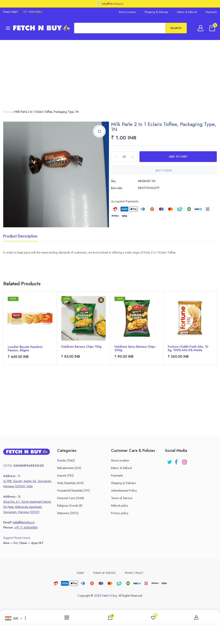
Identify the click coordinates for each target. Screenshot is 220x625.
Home (7, 112)
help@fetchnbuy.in (24, 522)
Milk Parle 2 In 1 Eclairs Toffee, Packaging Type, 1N (163, 126)
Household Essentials (73, 490)
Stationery (68, 513)
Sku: (113, 181)
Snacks (66, 460)
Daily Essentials (70, 483)
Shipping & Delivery (156, 12)
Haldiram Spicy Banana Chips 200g (135, 348)
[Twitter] (170, 460)
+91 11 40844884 (26, 527)
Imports (65, 475)
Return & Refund (187, 12)
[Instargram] (185, 460)
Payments (211, 12)
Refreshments (69, 468)
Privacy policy (119, 513)
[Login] (201, 28)
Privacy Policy (134, 573)
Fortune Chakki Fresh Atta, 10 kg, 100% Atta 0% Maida (188, 348)
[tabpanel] (30, 328)
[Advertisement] (110, 72)
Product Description (20, 236)
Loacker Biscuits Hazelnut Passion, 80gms (25, 348)
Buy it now (164, 170)
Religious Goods (69, 505)
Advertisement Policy (124, 490)
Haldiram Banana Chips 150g (81, 347)
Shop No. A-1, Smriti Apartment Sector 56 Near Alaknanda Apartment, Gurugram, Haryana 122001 (27, 507)
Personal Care (70, 498)
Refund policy (119, 505)
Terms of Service (121, 498)
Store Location (127, 12)
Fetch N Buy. (110, 595)
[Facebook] (177, 460)
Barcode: (116, 187)
